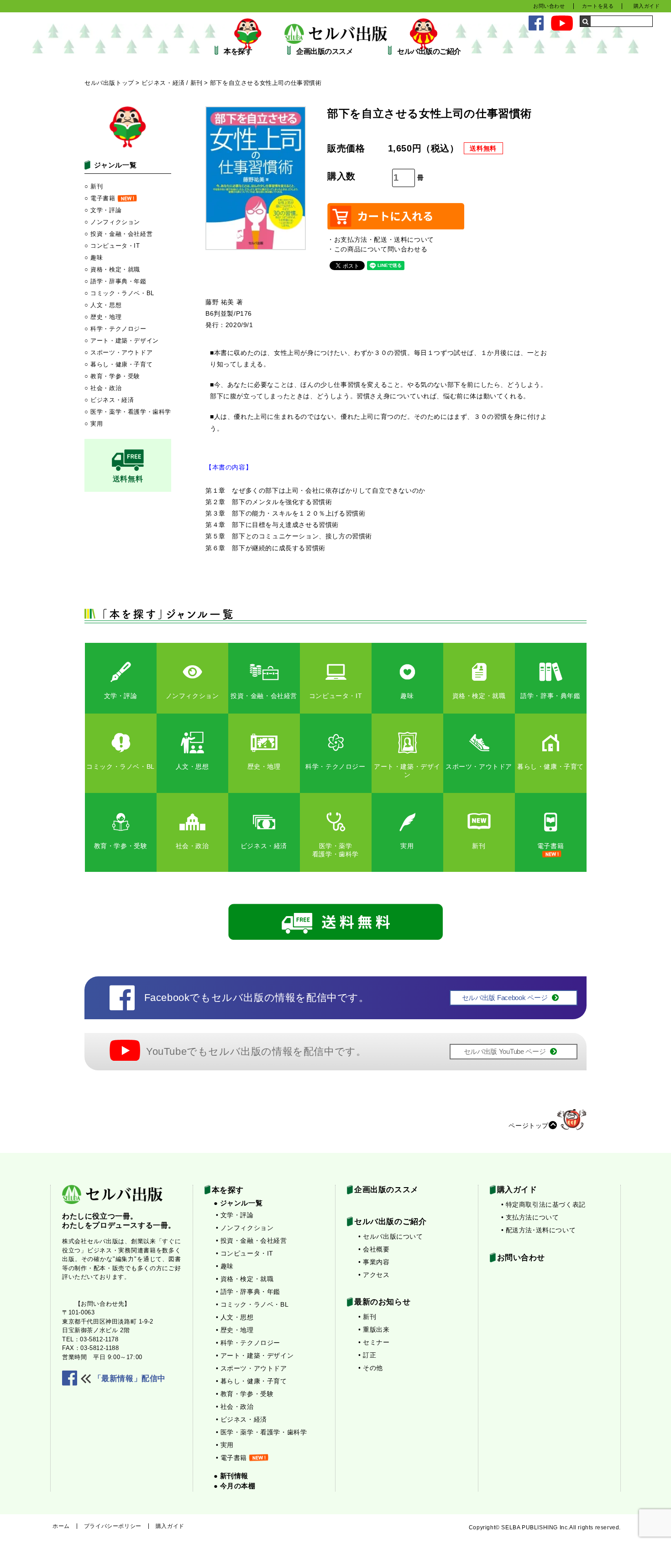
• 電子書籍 (231, 1457)
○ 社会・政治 (102, 388)
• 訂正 (367, 1355)
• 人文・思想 (235, 1317)
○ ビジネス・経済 (109, 399)
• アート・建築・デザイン (255, 1355)
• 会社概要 (374, 1249)
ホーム (61, 1526)
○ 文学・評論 (102, 210)
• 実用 (225, 1445)
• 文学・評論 (235, 1215)
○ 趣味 (93, 257)
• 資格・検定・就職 (245, 1278)
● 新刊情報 (231, 1476)
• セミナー (374, 1342)
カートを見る (598, 6)
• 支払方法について (530, 1217)
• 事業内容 (374, 1262)
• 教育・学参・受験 (245, 1393)
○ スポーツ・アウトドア (118, 352)
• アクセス (374, 1274)
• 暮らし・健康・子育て (251, 1381)
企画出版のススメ (324, 51)
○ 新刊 (93, 186)
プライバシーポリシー (113, 1526)
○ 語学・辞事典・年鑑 (115, 281)
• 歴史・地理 (235, 1330)
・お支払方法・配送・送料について (380, 239)
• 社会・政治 (235, 1406)
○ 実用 (93, 423)
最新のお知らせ (382, 1302)
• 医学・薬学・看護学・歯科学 (261, 1432)
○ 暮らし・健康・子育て (118, 364)
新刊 (196, 82)
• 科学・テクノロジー (248, 1342)
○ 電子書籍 (99, 198)
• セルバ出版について (390, 1236)
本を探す (238, 51)
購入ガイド (647, 6)
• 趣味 (225, 1266)
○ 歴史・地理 (102, 316)
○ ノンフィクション (112, 222)
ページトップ (528, 1125)
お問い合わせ (549, 6)
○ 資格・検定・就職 (112, 269)
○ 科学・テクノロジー (115, 328)
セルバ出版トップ (109, 82)
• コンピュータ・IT (245, 1253)
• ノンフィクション (245, 1227)
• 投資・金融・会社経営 (251, 1240)
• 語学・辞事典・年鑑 (248, 1291)
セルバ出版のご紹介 (429, 51)
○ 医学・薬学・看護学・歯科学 (127, 411)
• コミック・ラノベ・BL (252, 1304)
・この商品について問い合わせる (377, 249)
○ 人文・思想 (102, 305)
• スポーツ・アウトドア (251, 1368)
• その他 (370, 1367)
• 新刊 (367, 1316)
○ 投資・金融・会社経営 (118, 233)
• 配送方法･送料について (538, 1230)
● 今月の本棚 (235, 1486)
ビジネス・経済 (163, 82)
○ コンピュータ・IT (112, 245)
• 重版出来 (374, 1329)
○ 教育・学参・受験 (112, 376)
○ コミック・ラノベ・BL (119, 293)
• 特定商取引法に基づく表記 (543, 1204)
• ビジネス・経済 (241, 1419)
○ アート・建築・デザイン (121, 340)
